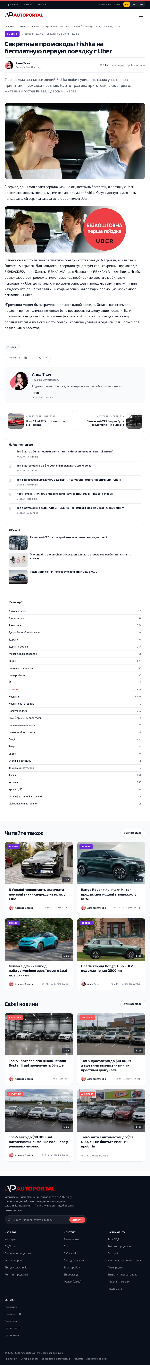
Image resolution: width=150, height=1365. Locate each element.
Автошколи (12, 1321)
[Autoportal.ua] (24, 14)
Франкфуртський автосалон (75, 796)
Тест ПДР (113, 1239)
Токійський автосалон (75, 767)
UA (126, 4)
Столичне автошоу (75, 760)
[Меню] (141, 15)
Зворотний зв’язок (96, 1358)
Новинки (75, 696)
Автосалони (12, 1307)
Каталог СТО (13, 1314)
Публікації (70, 1253)
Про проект (13, 4)
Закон (75, 660)
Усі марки (11, 1239)
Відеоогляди (71, 1274)
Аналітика (75, 625)
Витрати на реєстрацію (122, 1274)
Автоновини (71, 1239)
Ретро (75, 746)
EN (141, 4)
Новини (12, 33)
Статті (67, 1246)
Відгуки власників (16, 1267)
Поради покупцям (75, 1260)
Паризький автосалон (75, 725)
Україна (75, 782)
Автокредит (115, 1267)
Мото (75, 682)
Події (75, 739)
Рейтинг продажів (16, 1274)
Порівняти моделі (119, 1281)
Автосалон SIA (75, 611)
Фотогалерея (13, 1260)
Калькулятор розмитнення (125, 1260)
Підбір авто (12, 1246)
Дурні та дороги (75, 646)
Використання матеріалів (56, 1358)
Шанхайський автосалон (75, 803)
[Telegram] (26, 358)
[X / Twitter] (40, 358)
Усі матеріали (133, 832)
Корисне (42, 4)
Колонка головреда (75, 668)
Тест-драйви (72, 1267)
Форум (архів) (72, 1281)
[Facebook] (33, 358)
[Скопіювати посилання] (47, 358)
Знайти (77, 1219)
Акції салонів (75, 618)
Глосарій (113, 1253)
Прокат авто (13, 1328)
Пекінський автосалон (75, 732)
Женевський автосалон (75, 653)
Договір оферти (29, 1358)
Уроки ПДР (75, 789)
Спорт (75, 753)
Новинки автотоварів (75, 703)
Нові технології (75, 710)
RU (134, 4)
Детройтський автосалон (75, 632)
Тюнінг (75, 775)
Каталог (28, 4)
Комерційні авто (75, 675)
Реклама (78, 1358)
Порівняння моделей (18, 1253)
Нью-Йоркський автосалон (75, 717)
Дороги (75, 639)
